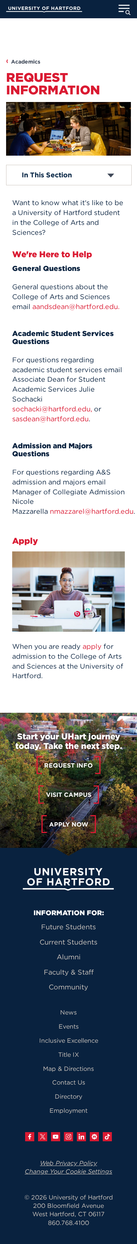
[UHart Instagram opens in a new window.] (68, 1136)
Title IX (68, 1054)
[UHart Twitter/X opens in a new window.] (42, 1136)
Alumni (69, 957)
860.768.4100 (68, 1222)
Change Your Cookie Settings (68, 1171)
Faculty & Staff (69, 972)
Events (69, 1026)
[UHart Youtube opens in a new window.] (55, 1136)
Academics (25, 61)
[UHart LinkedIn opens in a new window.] (81, 1136)
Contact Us (68, 1082)
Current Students (68, 942)
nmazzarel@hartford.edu (92, 511)
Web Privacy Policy (68, 1163)
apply (92, 646)
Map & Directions (68, 1068)
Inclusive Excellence (68, 1040)
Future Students (68, 926)
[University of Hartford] (44, 10)
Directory (68, 1096)
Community (68, 987)
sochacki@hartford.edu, (52, 409)
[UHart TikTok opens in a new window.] (107, 1136)
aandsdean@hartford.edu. (75, 306)
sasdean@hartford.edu (50, 418)
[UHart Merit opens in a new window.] (94, 1136)
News (68, 1012)
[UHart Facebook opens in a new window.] (29, 1136)
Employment (68, 1110)
